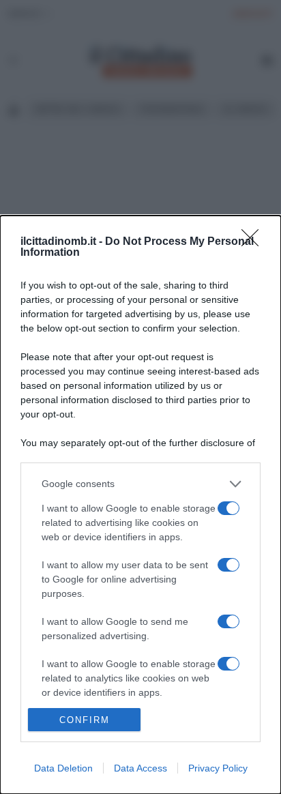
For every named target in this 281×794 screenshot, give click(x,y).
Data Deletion (63, 768)
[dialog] (140, 505)
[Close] (254, 242)
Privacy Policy (218, 768)
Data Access (140, 768)
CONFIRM (84, 720)
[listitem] (140, 484)
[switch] (228, 508)
